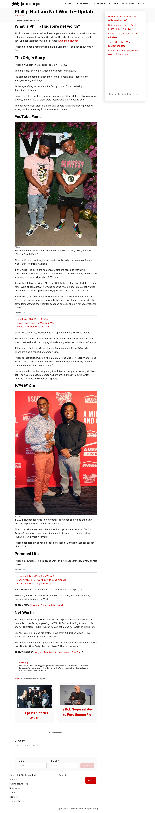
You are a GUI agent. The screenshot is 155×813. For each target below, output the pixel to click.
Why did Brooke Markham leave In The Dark (58, 652)
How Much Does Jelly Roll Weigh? (35, 583)
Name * (22, 761)
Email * (55, 761)
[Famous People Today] (26, 4)
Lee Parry (20, 16)
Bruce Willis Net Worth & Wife (33, 326)
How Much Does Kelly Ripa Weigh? (35, 576)
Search (63, 775)
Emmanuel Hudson (68, 40)
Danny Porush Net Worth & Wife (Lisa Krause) (41, 580)
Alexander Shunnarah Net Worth (47, 605)
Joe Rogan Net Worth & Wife (32, 319)
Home (17, 679)
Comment (20, 740)
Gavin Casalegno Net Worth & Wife (35, 323)
